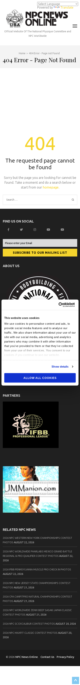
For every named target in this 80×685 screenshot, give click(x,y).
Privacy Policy (65, 656)
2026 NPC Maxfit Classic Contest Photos (30, 632)
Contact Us (47, 656)
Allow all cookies (40, 377)
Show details (60, 366)
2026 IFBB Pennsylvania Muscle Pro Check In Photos (37, 569)
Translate (66, 7)
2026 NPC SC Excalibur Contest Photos (29, 623)
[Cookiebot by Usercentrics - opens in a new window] (59, 304)
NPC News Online (26, 656)
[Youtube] (63, 229)
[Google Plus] (49, 229)
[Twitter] (22, 229)
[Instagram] (35, 229)
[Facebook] (9, 229)
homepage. (51, 187)
